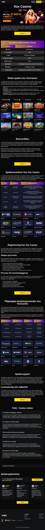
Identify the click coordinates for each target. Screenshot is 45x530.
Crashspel (27, 99)
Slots (38, 99)
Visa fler (22, 502)
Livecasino (16, 99)
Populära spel (5, 99)
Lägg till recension (37, 479)
